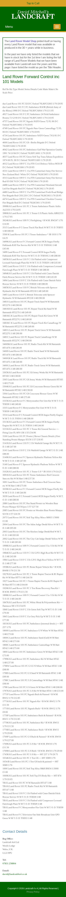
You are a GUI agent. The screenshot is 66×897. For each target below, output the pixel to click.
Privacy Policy (33, 892)
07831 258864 (9, 863)
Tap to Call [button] (33, 3)
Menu (9, 26)
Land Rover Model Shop (22, 41)
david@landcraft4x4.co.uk (15, 874)
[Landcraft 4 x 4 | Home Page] (33, 14)
